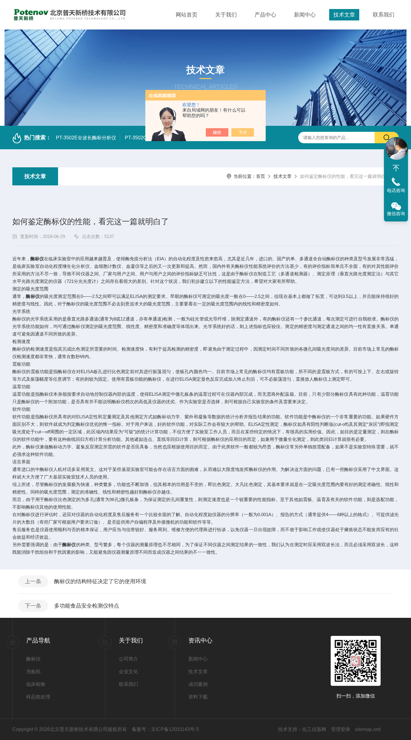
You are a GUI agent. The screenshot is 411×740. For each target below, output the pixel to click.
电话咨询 (396, 190)
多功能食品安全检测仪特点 (86, 606)
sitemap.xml (368, 729)
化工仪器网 (314, 729)
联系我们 (383, 15)
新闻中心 (305, 15)
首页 (260, 176)
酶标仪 (33, 658)
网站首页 (186, 15)
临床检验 (35, 684)
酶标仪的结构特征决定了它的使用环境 (100, 581)
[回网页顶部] (396, 168)
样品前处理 (38, 696)
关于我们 (226, 15)
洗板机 (33, 671)
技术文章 (344, 15)
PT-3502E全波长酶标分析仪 (86, 137)
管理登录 (340, 729)
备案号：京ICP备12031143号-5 (165, 729)
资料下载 (198, 696)
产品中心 (265, 15)
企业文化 (128, 671)
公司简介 (128, 658)
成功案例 (198, 684)
